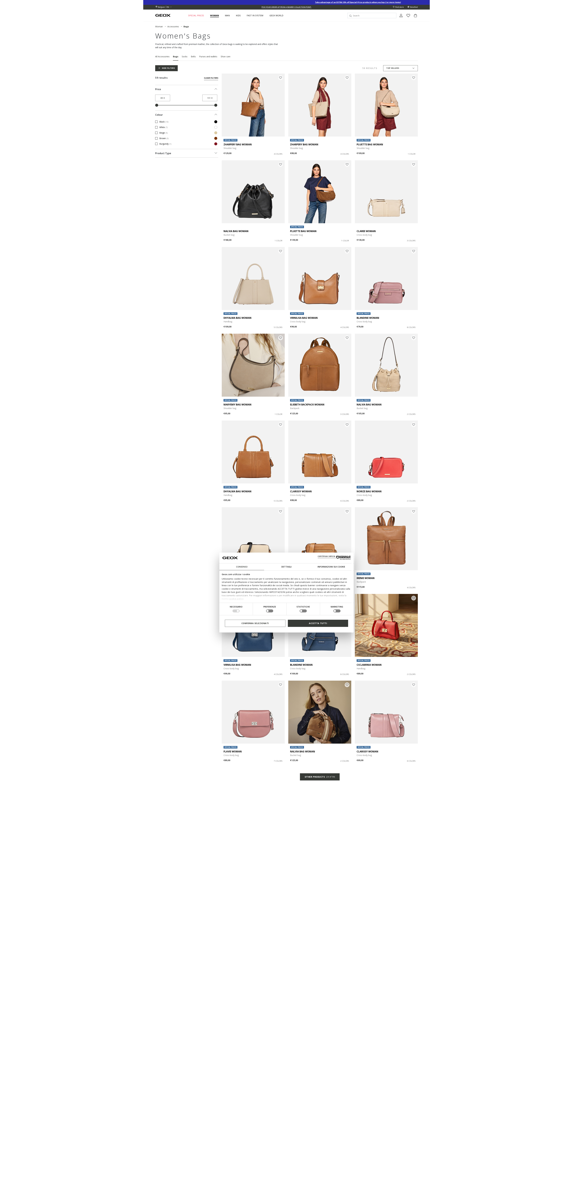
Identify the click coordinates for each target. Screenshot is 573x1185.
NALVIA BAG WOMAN (236, 231)
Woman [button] (214, 15)
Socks (184, 56)
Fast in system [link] (255, 15)
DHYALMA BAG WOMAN (237, 317)
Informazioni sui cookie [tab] (331, 566)
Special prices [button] (196, 15)
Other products (320, 776)
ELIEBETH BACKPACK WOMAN (307, 404)
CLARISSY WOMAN (301, 491)
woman (159, 26)
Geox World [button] (276, 15)
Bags (175, 56)
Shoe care (225, 56)
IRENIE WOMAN (366, 578)
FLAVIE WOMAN (233, 751)
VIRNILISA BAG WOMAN (304, 317)
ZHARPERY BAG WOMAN (238, 144)
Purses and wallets (208, 56)
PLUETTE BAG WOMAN (370, 144)
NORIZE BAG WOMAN (369, 491)
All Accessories (162, 56)
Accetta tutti (318, 623)
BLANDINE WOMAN (368, 317)
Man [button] (227, 15)
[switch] (269, 610)
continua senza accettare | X (334, 556)
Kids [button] (238, 15)
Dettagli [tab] (286, 566)
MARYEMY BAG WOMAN (237, 404)
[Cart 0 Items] (414, 18)
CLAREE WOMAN (366, 231)
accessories (173, 26)
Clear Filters (211, 78)
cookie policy (236, 598)
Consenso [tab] (242, 566)
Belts (193, 56)
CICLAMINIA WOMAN (369, 664)
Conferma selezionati (255, 623)
